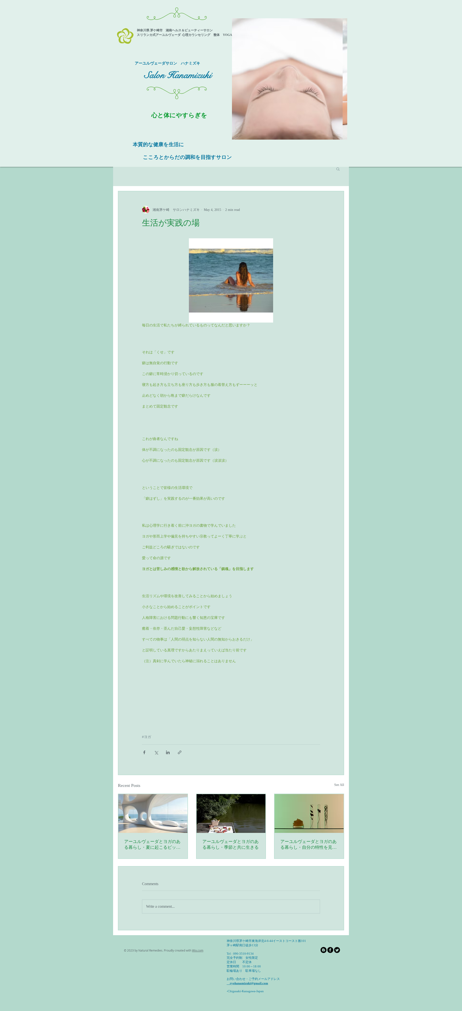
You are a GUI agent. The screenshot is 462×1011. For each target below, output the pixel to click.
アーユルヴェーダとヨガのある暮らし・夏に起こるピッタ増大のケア (152, 844)
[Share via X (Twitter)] (156, 752)
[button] (289, 79)
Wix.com (197, 950)
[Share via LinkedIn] (168, 752)
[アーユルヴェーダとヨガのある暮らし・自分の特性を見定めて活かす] (309, 813)
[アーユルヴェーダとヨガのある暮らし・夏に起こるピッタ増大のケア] (152, 813)
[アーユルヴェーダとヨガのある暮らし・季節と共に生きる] (231, 813)
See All (339, 785)
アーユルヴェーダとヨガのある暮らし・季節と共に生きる (230, 844)
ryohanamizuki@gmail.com (247, 983)
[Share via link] (179, 752)
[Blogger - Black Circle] (324, 950)
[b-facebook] (330, 950)
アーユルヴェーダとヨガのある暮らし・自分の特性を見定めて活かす (308, 844)
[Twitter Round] (337, 950)
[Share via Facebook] (144, 752)
